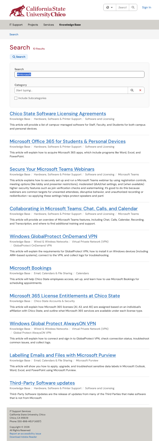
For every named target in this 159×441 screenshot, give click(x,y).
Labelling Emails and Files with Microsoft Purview (63, 355)
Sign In (146, 7)
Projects (33, 24)
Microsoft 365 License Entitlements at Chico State (65, 296)
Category (21, 85)
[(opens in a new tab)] (37, 11)
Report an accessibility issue (25, 433)
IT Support (16, 24)
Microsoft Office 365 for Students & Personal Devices (68, 141)
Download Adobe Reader (23, 436)
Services (48, 24)
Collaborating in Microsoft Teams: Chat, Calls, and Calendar (74, 208)
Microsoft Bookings (30, 268)
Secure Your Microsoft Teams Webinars (52, 169)
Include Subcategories (32, 98)
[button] (132, 90)
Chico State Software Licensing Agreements (58, 113)
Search (15, 34)
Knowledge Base (70, 24)
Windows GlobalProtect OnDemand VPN (53, 236)
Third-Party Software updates (42, 383)
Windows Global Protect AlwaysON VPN (53, 323)
